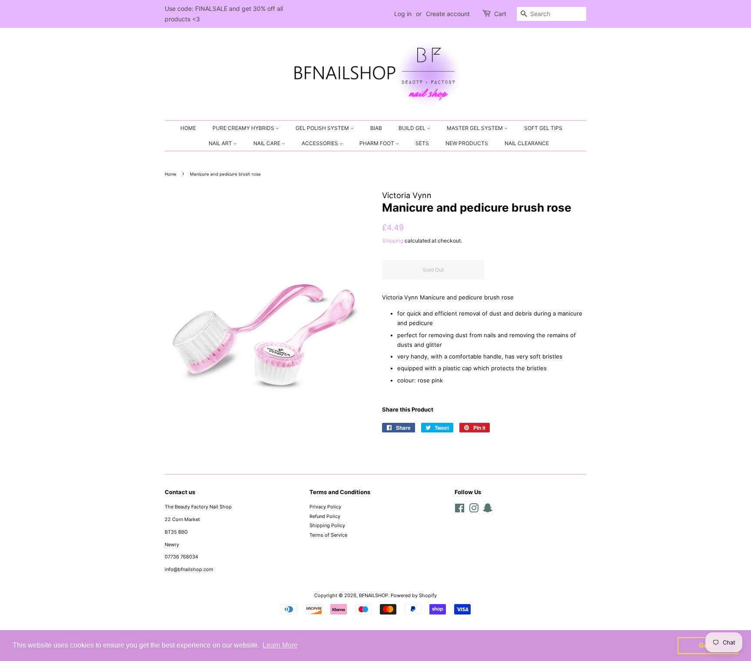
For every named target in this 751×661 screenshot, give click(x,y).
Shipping (392, 240)
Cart (500, 13)
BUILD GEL (413, 128)
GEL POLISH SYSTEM (323, 128)
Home (170, 174)
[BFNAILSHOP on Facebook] (460, 510)
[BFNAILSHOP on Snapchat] (487, 510)
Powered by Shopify (414, 595)
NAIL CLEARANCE (527, 143)
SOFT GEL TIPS (543, 128)
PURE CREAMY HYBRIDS (244, 128)
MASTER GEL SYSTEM (475, 128)
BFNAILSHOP (373, 595)
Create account (448, 13)
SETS (422, 143)
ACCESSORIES (320, 143)
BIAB (376, 128)
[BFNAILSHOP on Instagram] (474, 510)
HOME (188, 128)
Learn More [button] (280, 645)
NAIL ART (221, 143)
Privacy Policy (325, 507)
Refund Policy (324, 516)
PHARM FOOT (377, 143)
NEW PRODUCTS (466, 143)
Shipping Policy (327, 525)
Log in (403, 13)
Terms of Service (328, 535)
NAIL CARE (267, 143)
